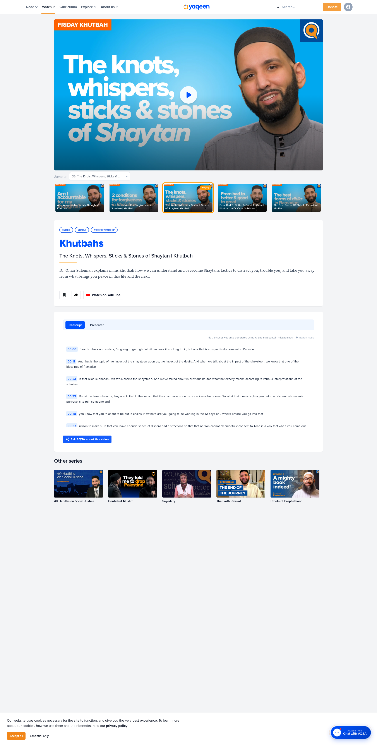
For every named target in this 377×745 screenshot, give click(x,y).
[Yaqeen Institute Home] (196, 7)
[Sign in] (348, 7)
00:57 (72, 426)
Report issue (306, 337)
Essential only (39, 735)
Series (66, 230)
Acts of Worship (104, 230)
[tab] (75, 325)
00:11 (71, 361)
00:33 (72, 396)
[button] (188, 94)
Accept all (16, 735)
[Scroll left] (54, 197)
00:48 (72, 414)
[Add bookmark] (64, 295)
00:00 (72, 349)
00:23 (72, 379)
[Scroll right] (323, 197)
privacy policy (116, 725)
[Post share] (76, 295)
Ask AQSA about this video (89, 439)
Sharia (82, 230)
